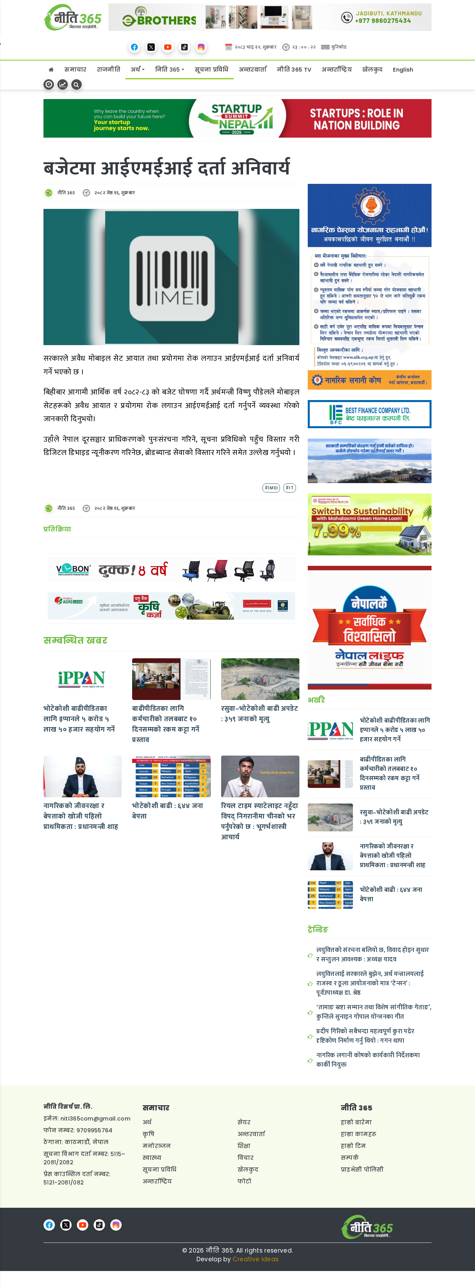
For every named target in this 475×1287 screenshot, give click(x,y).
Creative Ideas (256, 1259)
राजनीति (108, 70)
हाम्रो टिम (353, 1146)
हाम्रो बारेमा (356, 1122)
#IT (289, 488)
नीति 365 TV (294, 70)
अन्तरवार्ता (253, 70)
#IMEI (271, 488)
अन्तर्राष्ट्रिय (337, 70)
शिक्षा (244, 1146)
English (403, 70)
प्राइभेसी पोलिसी (362, 1170)
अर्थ (135, 70)
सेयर (244, 1122)
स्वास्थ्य (152, 1158)
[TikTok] (184, 47)
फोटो (245, 1182)
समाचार (75, 70)
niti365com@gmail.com (95, 1119)
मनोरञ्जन (157, 1146)
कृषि (149, 1134)
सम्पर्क (350, 1158)
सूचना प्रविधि (211, 70)
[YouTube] (168, 47)
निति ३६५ (167, 70)
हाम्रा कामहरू (358, 1134)
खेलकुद (372, 70)
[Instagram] (201, 47)
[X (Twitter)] (151, 47)
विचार (245, 1158)
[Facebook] (134, 47)
